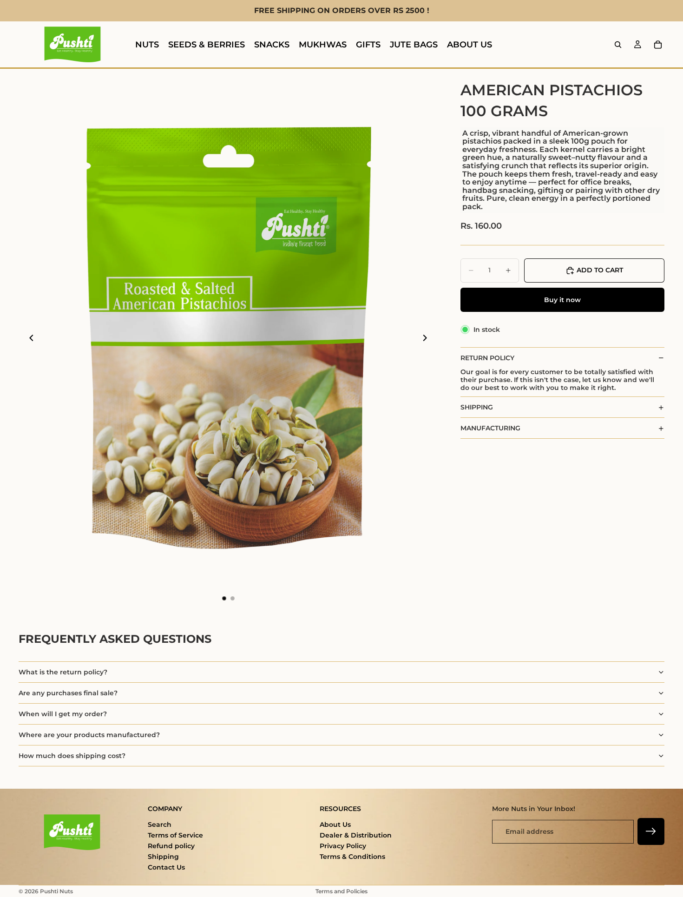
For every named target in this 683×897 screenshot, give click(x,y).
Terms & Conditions (352, 856)
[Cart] (658, 44)
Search (159, 824)
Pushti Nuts (56, 891)
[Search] (618, 44)
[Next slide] (428, 339)
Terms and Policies (341, 891)
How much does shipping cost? (72, 756)
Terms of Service (175, 835)
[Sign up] (650, 831)
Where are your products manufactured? (89, 735)
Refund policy (171, 846)
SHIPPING (476, 407)
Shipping (163, 856)
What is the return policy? (63, 672)
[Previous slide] (29, 339)
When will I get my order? (63, 714)
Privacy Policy (343, 846)
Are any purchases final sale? (68, 693)
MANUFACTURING (490, 428)
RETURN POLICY (487, 358)
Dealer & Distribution (356, 835)
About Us (335, 824)
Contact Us (166, 867)
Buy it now (562, 300)
